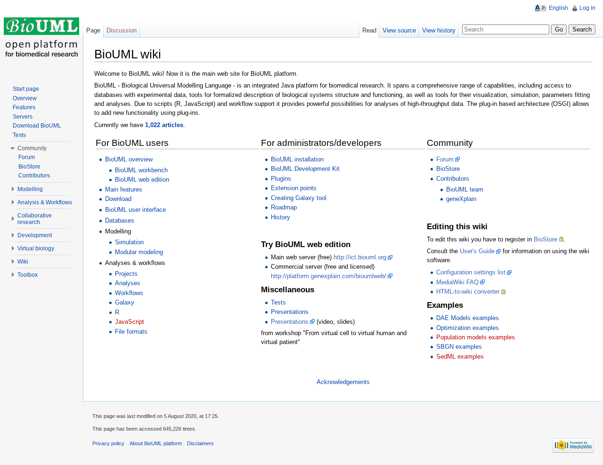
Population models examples (475, 337)
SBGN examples (459, 346)
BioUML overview (129, 159)
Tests (278, 302)
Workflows (129, 293)
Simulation (129, 242)
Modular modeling (139, 252)
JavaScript (129, 321)
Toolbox (27, 275)
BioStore (448, 168)
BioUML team (464, 189)
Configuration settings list (470, 272)
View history (439, 30)
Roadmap (284, 207)
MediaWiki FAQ (457, 282)
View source (399, 30)
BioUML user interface (135, 209)
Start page (26, 89)
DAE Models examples (467, 317)
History (280, 217)
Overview (25, 98)
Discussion (121, 30)
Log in (587, 8)
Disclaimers (200, 443)
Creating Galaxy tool (298, 197)
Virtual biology (35, 248)
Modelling (30, 189)
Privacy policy (108, 443)
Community (32, 148)
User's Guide (477, 251)
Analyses (127, 283)
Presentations (290, 311)
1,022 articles (164, 124)
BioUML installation (297, 159)
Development (34, 235)
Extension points (294, 188)
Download (118, 198)
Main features (123, 189)
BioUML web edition (142, 179)
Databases (119, 220)
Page (93, 30)
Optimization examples (467, 327)
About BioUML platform (156, 443)
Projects (126, 273)
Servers (23, 116)
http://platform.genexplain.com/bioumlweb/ (328, 276)
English (558, 8)
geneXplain (461, 198)
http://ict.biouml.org (360, 257)
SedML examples (460, 356)
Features (24, 107)
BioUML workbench (141, 170)
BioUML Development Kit (305, 168)
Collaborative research (34, 218)
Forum (445, 159)
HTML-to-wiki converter (467, 291)
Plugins (281, 178)
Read (369, 30)
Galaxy (124, 302)
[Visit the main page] (41, 37)
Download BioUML (37, 125)
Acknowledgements (343, 381)
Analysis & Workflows (44, 202)
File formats (131, 331)
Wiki (22, 261)
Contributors (452, 178)
